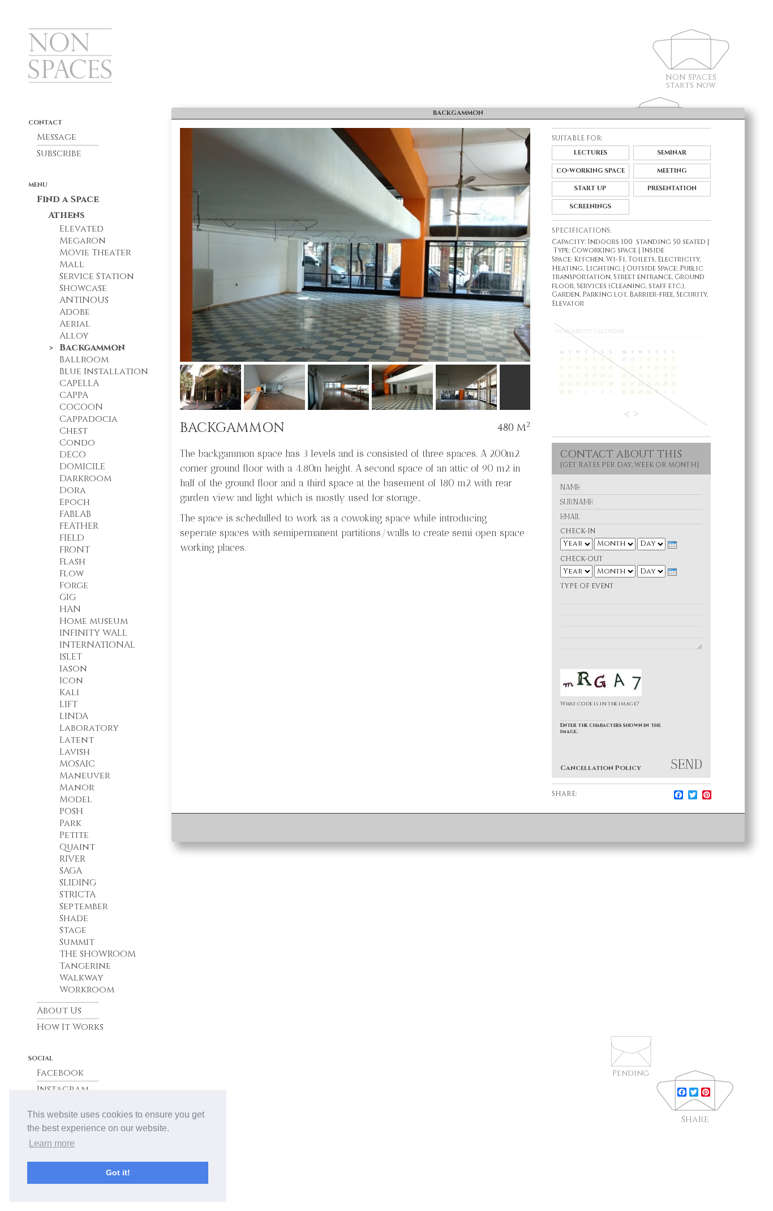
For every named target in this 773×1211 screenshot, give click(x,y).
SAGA (70, 870)
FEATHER (78, 526)
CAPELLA (79, 383)
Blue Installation (103, 371)
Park (70, 823)
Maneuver (84, 775)
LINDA (73, 716)
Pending (630, 1073)
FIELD (71, 538)
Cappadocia (88, 419)
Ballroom (84, 359)
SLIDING (77, 882)
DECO (72, 454)
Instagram (63, 1089)
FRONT (74, 549)
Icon (71, 680)
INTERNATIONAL (97, 645)
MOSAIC (77, 763)
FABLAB (75, 514)
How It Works (70, 1027)
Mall (71, 264)
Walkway (81, 977)
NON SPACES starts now (690, 78)
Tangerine (85, 966)
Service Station (96, 276)
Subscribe (59, 153)
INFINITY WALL (93, 633)
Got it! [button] (118, 1172)
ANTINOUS (84, 300)
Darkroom (85, 478)
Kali (69, 692)
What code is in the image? (599, 703)
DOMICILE (82, 466)
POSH (71, 811)
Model (75, 799)
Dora (72, 490)
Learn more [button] (52, 1143)
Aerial (75, 324)
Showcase (83, 288)
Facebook (60, 1073)
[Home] (99, 64)
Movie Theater (95, 252)
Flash (72, 561)
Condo (77, 442)
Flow (71, 573)
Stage (73, 930)
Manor (77, 787)
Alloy (74, 335)
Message (56, 137)
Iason (73, 668)
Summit (77, 942)
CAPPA (73, 395)
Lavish (74, 752)
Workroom (86, 989)
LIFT (68, 704)
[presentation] (672, 545)
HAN (70, 609)
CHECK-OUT (581, 559)
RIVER (72, 859)
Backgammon (92, 347)
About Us (59, 1010)
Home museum (93, 621)
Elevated (81, 228)
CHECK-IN (577, 531)
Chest (73, 431)
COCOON (81, 407)
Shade (73, 918)
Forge (73, 585)
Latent (76, 740)
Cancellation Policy (600, 767)
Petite (74, 835)
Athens (66, 215)
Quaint (77, 847)
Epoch (74, 502)
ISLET (70, 656)
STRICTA (77, 894)
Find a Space (68, 199)
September (83, 906)
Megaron (82, 240)
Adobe (74, 312)
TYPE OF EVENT (587, 586)
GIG (67, 597)
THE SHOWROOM (97, 954)
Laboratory (89, 728)
